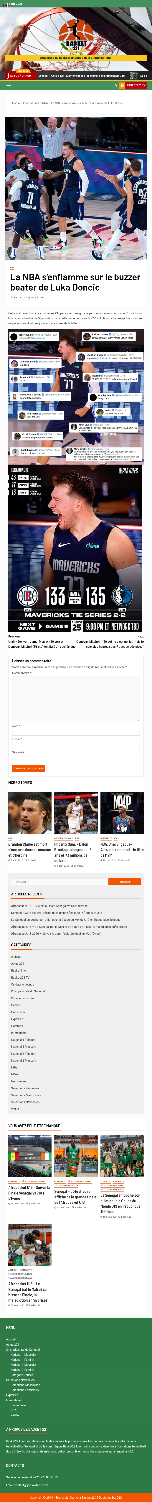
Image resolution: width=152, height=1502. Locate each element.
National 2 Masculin (24, 1060)
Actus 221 (17, 963)
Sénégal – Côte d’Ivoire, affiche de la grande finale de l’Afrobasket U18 (56, 913)
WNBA (15, 1109)
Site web (18, 752)
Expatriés (17, 1019)
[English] (4, 5)
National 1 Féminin (23, 1040)
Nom (16, 726)
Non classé (18, 1081)
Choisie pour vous (63, 838)
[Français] (7, 5)
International (19, 1033)
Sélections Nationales (25, 1102)
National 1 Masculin (24, 1046)
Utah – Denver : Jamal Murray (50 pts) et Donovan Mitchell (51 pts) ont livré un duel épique (41, 641)
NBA (12, 268)
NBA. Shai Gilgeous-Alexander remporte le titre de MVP (122, 849)
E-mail (17, 739)
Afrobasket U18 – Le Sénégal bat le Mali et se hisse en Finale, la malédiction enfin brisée (69, 927)
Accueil (11, 1339)
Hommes (17, 1026)
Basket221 (19, 297)
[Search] (115, 85)
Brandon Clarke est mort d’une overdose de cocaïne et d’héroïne (29, 849)
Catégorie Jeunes (22, 984)
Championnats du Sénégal (28, 991)
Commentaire (22, 673)
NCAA (15, 1074)
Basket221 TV (20, 977)
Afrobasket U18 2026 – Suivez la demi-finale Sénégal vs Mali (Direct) (56, 933)
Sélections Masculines (26, 1095)
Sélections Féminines (25, 1088)
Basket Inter (19, 970)
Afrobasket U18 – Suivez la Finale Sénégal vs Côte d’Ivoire (49, 906)
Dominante (106, 838)
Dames (15, 1005)
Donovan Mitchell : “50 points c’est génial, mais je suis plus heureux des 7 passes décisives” (110, 641)
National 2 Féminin (23, 1053)
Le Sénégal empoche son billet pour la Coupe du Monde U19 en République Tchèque (65, 919)
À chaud (16, 957)
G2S (119, 1497)
